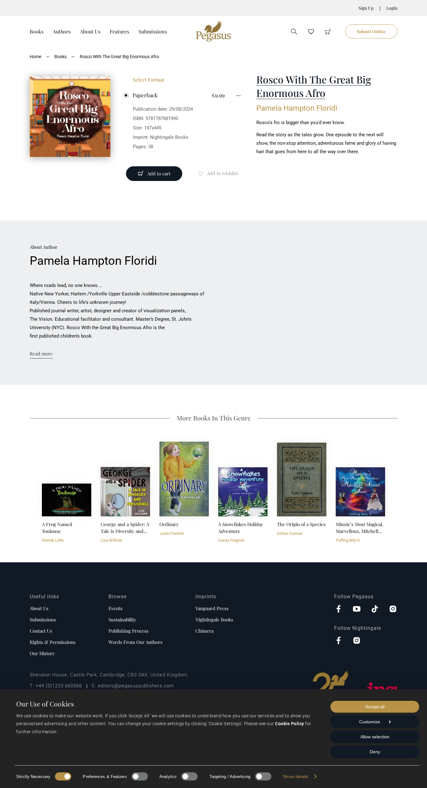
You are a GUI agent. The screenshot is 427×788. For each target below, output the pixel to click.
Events (115, 608)
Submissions (152, 31)
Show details (295, 776)
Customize (369, 721)
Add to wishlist (222, 173)
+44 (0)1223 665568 (59, 686)
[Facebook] (338, 609)
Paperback (145, 95)
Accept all (374, 706)
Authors (62, 31)
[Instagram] (393, 609)
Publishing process (128, 631)
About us (39, 608)
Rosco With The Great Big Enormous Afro (119, 56)
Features (119, 31)
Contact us (41, 631)
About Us (90, 31)
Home (35, 56)
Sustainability (122, 619)
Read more (41, 353)
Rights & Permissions (53, 642)
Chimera (204, 631)
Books (36, 31)
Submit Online (371, 31)
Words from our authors (135, 642)
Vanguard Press (212, 608)
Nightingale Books (214, 619)
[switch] (140, 776)
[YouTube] (356, 609)
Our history (42, 653)
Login (391, 8)
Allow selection (374, 736)
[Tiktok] (374, 609)
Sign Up (366, 8)
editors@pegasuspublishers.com (136, 686)
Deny (375, 751)
